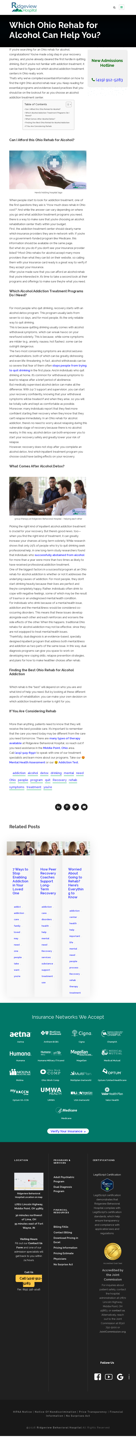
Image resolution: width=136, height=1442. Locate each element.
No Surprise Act (63, 1264)
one (16, 951)
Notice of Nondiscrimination (55, 1412)
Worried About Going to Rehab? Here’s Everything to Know (76, 883)
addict (17, 907)
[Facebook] (98, 1377)
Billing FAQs (61, 1226)
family (17, 926)
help (44, 932)
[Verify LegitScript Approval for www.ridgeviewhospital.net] (107, 1185)
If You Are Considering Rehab (38, 126)
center (73, 917)
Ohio (12, 780)
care (16, 919)
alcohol (33, 773)
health (45, 926)
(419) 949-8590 (25, 752)
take (16, 963)
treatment (34, 787)
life (71, 942)
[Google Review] (120, 1377)
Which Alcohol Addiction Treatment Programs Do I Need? (47, 114)
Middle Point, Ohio (55, 748)
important (74, 936)
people (23, 780)
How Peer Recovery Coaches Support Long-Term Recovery (48, 881)
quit (47, 780)
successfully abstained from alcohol (59, 555)
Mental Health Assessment (27, 762)
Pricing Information (65, 1247)
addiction (19, 773)
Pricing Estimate (64, 1253)
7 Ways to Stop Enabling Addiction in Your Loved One (20, 881)
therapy (73, 986)
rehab (73, 780)
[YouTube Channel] (109, 1377)
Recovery (60, 780)
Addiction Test (68, 762)
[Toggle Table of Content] (67, 104)
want (16, 970)
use (44, 982)
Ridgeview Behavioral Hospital (60, 1427)
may (16, 938)
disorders (47, 919)
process (73, 967)
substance (47, 963)
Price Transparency (93, 1412)
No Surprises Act (78, 1416)
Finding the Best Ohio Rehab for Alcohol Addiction (47, 123)
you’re (47, 787)
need (80, 773)
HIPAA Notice (22, 1412)
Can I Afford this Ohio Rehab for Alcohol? (42, 109)
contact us (118, 1310)
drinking (56, 773)
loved (17, 932)
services (46, 957)
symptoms (16, 787)
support (46, 970)
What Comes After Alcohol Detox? (40, 119)
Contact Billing (63, 1232)
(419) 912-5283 (109, 79)
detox (44, 773)
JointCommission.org (112, 1331)
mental (69, 773)
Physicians (60, 1258)
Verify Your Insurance (68, 1131)
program (36, 780)
